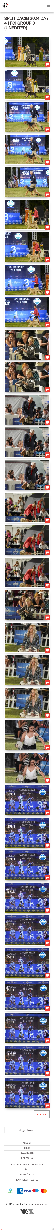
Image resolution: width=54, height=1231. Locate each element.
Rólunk (27, 1142)
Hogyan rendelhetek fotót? (27, 1164)
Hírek (27, 1148)
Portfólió (27, 1158)
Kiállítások (27, 1153)
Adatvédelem (27, 1174)
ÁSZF (27, 1169)
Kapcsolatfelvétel (27, 1179)
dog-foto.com (27, 1130)
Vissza (42, 1114)
